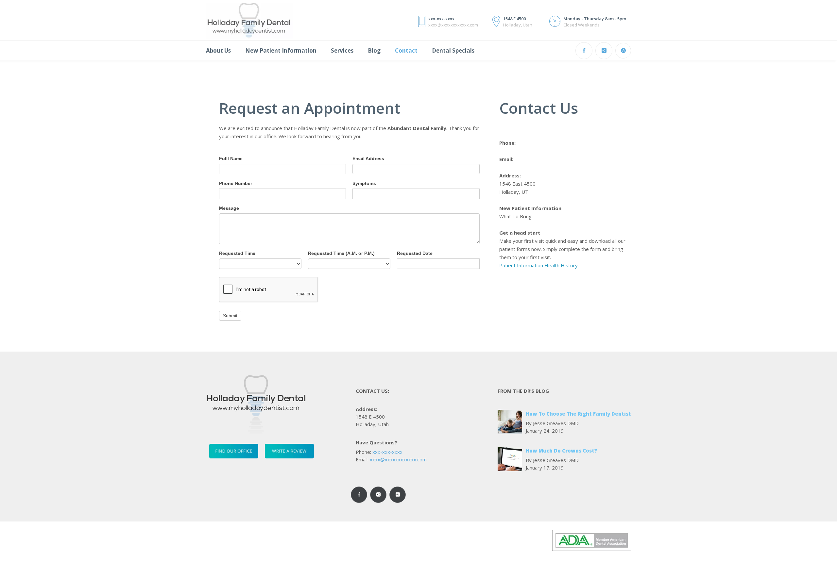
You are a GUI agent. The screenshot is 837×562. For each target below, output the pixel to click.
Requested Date (415, 253)
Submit (230, 315)
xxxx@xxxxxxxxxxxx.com (398, 459)
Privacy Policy (316, 538)
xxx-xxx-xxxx (387, 452)
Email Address (368, 158)
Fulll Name (231, 158)
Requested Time (237, 253)
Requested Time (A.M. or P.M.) (341, 253)
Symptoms (364, 183)
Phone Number (235, 183)
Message (229, 208)
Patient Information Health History (538, 265)
